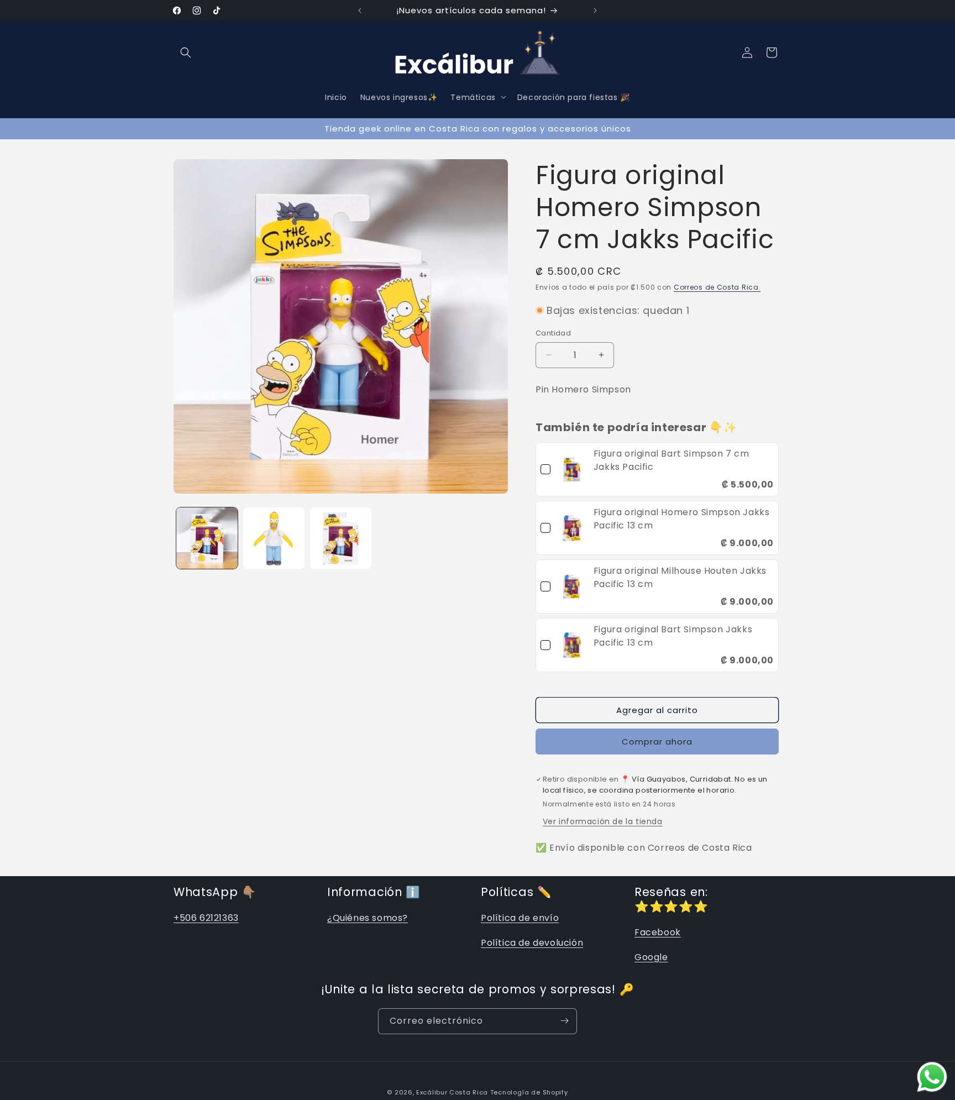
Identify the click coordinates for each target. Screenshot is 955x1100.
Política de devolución (532, 942)
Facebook (657, 932)
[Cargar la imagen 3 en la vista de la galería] (340, 538)
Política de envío (520, 918)
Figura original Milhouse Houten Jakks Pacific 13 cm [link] (680, 577)
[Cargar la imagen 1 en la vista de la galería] (207, 538)
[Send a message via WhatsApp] (932, 1077)
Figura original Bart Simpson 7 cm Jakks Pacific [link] (671, 460)
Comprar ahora (657, 741)
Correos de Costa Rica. (717, 287)
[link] (572, 469)
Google (651, 957)
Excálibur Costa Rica (453, 1092)
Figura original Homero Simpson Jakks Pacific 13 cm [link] (682, 519)
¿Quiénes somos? (367, 918)
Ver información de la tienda (603, 821)
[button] (186, 52)
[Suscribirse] (564, 1021)
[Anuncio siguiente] (595, 10)
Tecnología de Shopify (529, 1092)
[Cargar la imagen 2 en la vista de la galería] (274, 538)
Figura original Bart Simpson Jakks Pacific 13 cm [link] (673, 636)
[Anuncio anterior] (360, 10)
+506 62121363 (206, 918)
